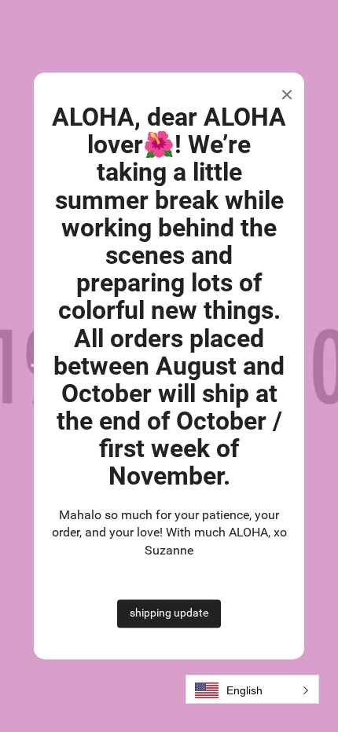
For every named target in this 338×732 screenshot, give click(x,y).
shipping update (169, 613)
